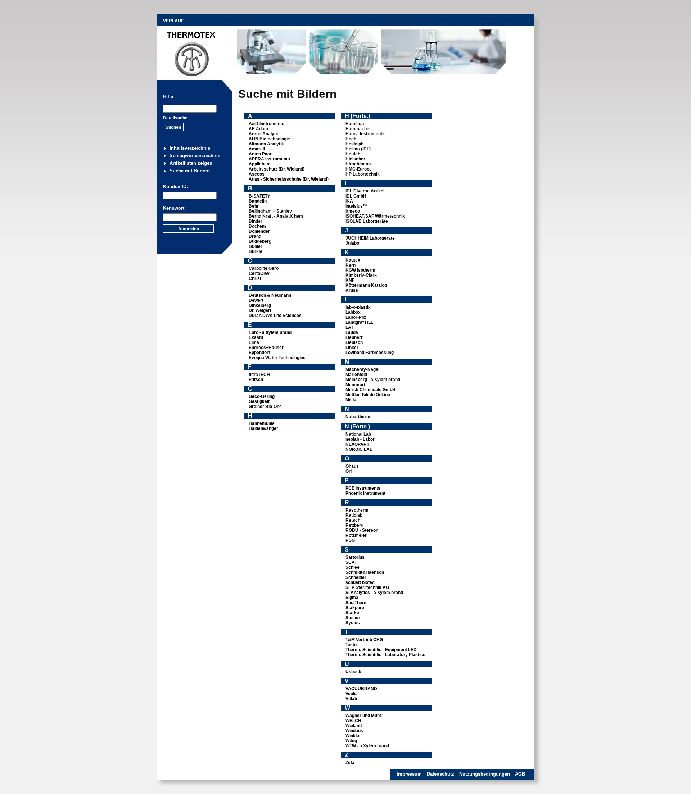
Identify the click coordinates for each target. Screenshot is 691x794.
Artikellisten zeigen (191, 163)
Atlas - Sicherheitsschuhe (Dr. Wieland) (289, 179)
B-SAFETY (259, 196)
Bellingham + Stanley (270, 211)
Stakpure (355, 607)
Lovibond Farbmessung (370, 352)
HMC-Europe (359, 169)
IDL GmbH (356, 196)
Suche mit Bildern (190, 170)
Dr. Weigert (260, 310)
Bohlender (259, 231)
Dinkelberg (260, 305)
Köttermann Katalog (366, 285)
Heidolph (354, 143)
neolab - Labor (360, 439)
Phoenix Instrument (365, 493)
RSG (350, 540)
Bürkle (255, 251)
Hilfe (168, 96)
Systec (353, 622)
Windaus (354, 730)
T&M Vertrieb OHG (364, 639)
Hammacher (358, 128)
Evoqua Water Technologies (277, 357)
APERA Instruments (269, 159)
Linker (352, 347)
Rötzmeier (356, 535)
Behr (254, 206)
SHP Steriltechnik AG (367, 587)
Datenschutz (440, 774)
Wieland (354, 725)
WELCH (353, 720)
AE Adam (258, 128)
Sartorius (355, 557)
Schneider (356, 577)
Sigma (352, 597)
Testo (351, 644)
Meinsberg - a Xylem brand (373, 379)
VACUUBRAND (361, 688)
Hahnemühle (262, 423)
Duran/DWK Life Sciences (275, 315)
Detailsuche (175, 118)
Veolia (352, 693)
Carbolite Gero (264, 268)
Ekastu (256, 337)
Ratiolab (354, 515)
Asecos (257, 174)
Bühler (255, 246)
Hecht (352, 138)
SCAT (351, 562)
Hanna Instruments (365, 133)
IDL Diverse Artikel (365, 191)
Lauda (352, 332)
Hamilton (355, 123)
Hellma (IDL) (358, 148)
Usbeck (353, 671)
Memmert (355, 384)
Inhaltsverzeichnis (190, 148)
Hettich (353, 153)
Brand (255, 236)
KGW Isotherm (360, 270)
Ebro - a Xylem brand (270, 332)
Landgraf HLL (359, 322)
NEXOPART (357, 444)
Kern (351, 265)
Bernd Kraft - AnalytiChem (276, 216)
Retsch (353, 520)
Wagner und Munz (364, 715)
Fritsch (256, 379)
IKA (349, 201)
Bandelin (258, 201)
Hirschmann (358, 164)
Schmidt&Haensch (365, 572)
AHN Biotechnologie (269, 138)
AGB (520, 774)
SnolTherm (357, 602)
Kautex (353, 260)
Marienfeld (356, 374)
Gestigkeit (259, 401)
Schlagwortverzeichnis (195, 155)
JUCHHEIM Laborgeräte (370, 238)
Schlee (353, 567)
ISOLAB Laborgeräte (367, 221)
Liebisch (354, 342)
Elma (254, 342)
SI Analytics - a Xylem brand (374, 592)
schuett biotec (360, 582)
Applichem (260, 164)
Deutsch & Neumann (270, 295)
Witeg (351, 740)
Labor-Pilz (356, 317)
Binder (255, 221)
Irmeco (353, 211)
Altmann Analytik (266, 143)
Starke (352, 612)
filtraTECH (259, 374)
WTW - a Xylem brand (367, 745)
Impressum (409, 774)
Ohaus (352, 466)
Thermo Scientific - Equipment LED (381, 649)
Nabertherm (358, 416)
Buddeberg (260, 241)
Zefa (350, 762)
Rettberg (354, 525)
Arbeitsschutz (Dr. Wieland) (276, 169)
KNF (350, 280)
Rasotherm (357, 510)
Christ (255, 278)
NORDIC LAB (359, 449)
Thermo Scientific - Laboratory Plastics (385, 654)
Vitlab (351, 698)
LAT (349, 327)
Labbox (353, 312)
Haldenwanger (263, 428)
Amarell (257, 148)
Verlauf (173, 20)
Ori (349, 471)
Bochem (257, 226)
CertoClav (259, 273)
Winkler (353, 735)
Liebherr (354, 337)
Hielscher (355, 159)
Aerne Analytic (264, 133)
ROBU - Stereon (362, 530)
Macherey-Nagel (362, 369)
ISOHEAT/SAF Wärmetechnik (375, 216)
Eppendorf (259, 352)
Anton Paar (260, 153)
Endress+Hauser (266, 347)
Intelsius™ (356, 206)
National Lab (358, 434)
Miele (351, 399)
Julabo (352, 243)
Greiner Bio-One (265, 406)
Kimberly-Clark (361, 275)
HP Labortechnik (363, 174)
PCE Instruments (363, 488)
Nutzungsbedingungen (484, 774)
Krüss (352, 290)
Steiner (353, 617)
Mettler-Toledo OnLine (368, 394)
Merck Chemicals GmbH (371, 389)
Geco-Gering (262, 396)
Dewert (256, 300)
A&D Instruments (266, 123)
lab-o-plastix (358, 307)
